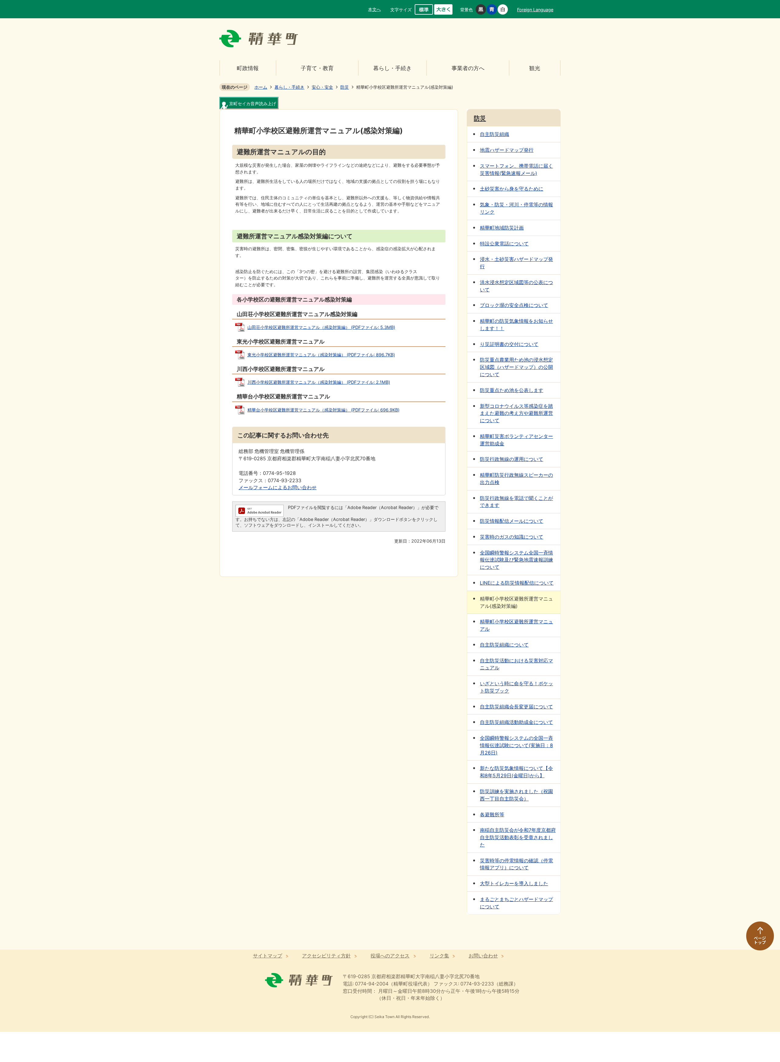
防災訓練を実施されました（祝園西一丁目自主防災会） (516, 795)
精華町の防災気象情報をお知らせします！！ (516, 324)
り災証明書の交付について (509, 344)
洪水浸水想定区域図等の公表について (516, 286)
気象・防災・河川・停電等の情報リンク (516, 208)
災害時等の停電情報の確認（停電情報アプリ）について (516, 864)
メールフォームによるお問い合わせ (278, 487)
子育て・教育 (317, 68)
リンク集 (439, 956)
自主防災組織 (494, 134)
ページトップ (757, 938)
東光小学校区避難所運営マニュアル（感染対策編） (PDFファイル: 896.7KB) (321, 354)
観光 (534, 68)
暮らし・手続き (392, 68)
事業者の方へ (468, 68)
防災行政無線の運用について (511, 459)
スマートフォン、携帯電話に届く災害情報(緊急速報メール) (516, 169)
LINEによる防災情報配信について (517, 583)
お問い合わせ (483, 956)
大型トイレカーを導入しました (514, 883)
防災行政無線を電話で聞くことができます (516, 501)
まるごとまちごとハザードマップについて (516, 903)
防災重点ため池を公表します (511, 390)
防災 (344, 87)
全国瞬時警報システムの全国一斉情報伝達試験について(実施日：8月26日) (516, 745)
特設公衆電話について (504, 244)
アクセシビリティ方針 (326, 956)
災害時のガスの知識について (511, 537)
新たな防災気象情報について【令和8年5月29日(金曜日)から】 (516, 772)
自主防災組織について (504, 645)
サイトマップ (267, 956)
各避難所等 (492, 815)
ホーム (260, 87)
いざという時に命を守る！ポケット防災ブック (516, 687)
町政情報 (248, 68)
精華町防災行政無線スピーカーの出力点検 (516, 478)
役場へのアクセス (390, 956)
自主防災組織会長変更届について (516, 707)
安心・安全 (322, 87)
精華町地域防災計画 (502, 228)
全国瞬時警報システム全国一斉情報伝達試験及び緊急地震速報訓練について (516, 560)
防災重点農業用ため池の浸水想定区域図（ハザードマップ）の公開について (516, 367)
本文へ (374, 9)
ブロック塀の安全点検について (514, 305)
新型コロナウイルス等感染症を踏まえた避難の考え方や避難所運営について (516, 413)
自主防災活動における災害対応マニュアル (516, 664)
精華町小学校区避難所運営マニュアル (516, 625)
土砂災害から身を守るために (511, 189)
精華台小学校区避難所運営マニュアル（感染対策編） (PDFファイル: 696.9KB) (323, 409)
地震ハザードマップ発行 (507, 150)
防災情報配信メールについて (511, 521)
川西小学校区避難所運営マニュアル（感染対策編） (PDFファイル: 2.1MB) (318, 382)
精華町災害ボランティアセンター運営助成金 (516, 440)
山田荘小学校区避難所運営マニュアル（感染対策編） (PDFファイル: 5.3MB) (321, 327)
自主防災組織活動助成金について (516, 722)
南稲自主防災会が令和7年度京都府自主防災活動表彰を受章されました (518, 837)
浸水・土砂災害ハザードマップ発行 (516, 262)
